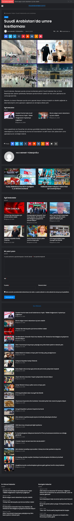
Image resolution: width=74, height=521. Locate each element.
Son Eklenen (37, 306)
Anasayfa (8, 13)
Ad (5, 278)
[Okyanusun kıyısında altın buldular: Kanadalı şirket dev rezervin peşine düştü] (9, 403)
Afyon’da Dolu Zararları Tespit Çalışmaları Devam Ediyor (34, 377)
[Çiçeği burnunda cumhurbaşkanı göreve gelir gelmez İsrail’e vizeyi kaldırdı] (9, 467)
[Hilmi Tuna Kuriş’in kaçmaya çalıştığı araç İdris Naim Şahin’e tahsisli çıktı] (60, 208)
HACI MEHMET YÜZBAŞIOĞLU (15, 31)
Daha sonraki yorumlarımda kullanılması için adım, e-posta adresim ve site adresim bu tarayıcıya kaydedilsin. (37, 292)
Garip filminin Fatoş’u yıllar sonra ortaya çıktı (36, 239)
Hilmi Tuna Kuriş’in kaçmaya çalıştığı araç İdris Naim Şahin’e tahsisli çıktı (59, 217)
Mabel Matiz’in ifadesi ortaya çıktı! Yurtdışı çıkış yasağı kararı (35, 353)
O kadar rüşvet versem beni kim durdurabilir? (30, 441)
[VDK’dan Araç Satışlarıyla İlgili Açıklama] (9, 427)
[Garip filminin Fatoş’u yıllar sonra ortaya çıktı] (37, 231)
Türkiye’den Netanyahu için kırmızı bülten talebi (28, 1)
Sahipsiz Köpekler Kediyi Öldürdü (12, 239)
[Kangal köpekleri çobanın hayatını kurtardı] (9, 411)
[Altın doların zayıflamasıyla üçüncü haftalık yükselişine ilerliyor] (9, 419)
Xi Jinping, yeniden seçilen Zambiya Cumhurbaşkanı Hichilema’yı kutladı (39, 457)
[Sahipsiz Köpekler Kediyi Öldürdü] (14, 231)
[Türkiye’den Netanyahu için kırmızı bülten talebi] (14, 208)
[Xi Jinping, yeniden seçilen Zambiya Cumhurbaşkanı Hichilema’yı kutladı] (9, 459)
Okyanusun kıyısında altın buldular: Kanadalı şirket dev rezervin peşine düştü (40, 401)
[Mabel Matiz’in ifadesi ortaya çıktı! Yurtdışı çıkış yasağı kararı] (9, 355)
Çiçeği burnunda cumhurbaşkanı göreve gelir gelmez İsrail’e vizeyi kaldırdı (39, 465)
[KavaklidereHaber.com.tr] (37, 6)
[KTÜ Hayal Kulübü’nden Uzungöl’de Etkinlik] (60, 231)
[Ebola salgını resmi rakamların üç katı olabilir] (43, 115)
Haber (13, 13)
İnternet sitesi (42, 285)
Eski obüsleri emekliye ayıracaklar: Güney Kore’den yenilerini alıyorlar (38, 449)
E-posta (7, 285)
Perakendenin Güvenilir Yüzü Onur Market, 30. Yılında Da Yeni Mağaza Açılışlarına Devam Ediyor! (36, 217)
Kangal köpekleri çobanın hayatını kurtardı (29, 409)
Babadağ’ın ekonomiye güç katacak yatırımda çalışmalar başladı (37, 369)
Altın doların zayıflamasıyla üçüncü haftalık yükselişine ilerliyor (36, 417)
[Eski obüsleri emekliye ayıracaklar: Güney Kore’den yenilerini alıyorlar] (9, 451)
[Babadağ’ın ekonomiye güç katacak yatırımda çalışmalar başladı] (9, 371)
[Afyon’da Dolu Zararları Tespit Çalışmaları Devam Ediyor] (9, 379)
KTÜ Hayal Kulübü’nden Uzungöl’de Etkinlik (57, 239)
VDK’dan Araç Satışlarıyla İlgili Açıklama (28, 425)
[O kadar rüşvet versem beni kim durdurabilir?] (9, 443)
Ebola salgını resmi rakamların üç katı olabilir (30, 321)
